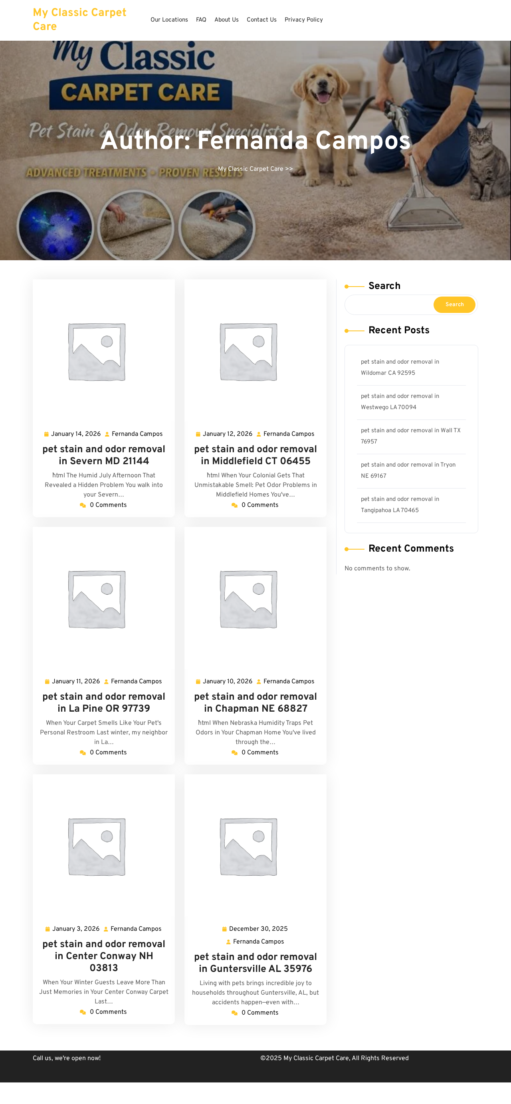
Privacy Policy (304, 20)
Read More (100, 350)
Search (384, 286)
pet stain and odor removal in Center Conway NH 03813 (103, 956)
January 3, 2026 (76, 930)
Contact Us (262, 20)
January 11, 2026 (76, 682)
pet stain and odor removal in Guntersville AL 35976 (255, 963)
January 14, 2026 (76, 435)
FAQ (201, 20)
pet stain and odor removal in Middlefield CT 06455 (255, 455)
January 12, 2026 (228, 435)
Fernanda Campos (138, 435)
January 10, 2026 (228, 682)
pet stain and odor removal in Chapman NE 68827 (255, 703)
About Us (226, 20)
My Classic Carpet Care (80, 20)
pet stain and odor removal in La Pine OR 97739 (103, 703)
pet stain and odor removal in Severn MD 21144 (103, 455)
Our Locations (169, 20)
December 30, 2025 (259, 930)
